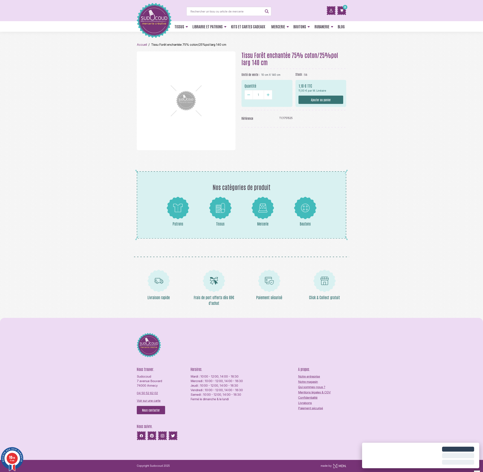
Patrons (178, 223)
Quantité (250, 85)
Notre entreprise (309, 376)
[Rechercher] (266, 11)
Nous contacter (151, 410)
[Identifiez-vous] (331, 10)
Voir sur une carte (149, 400)
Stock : (299, 74)
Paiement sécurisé (310, 408)
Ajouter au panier (321, 100)
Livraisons (305, 403)
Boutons (305, 223)
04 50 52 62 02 (147, 393)
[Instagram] (162, 435)
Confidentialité (308, 397)
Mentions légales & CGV (314, 392)
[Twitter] (173, 435)
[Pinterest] (151, 435)
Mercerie (262, 223)
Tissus (220, 223)
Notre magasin (308, 382)
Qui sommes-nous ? (311, 387)
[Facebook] (141, 435)
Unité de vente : (251, 74)
